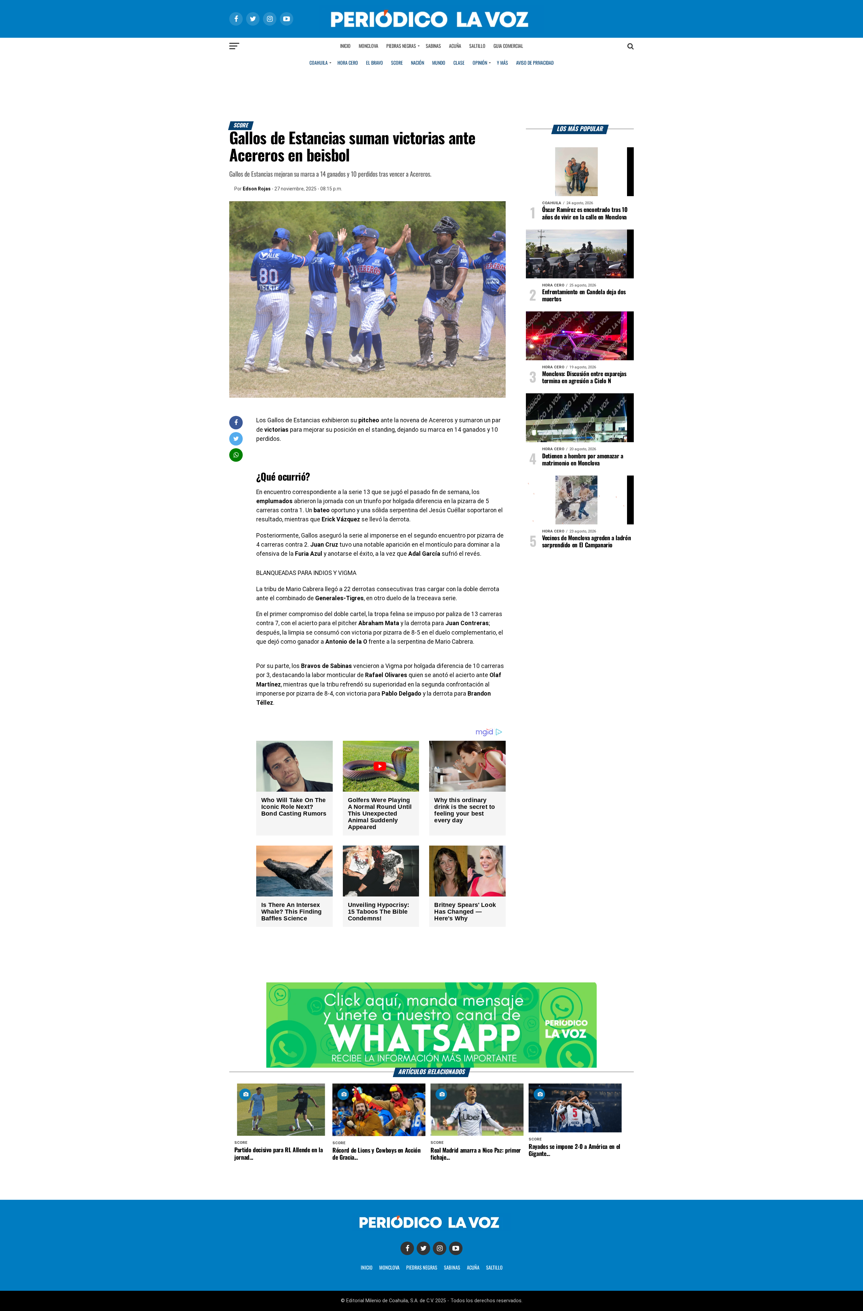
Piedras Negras (401, 46)
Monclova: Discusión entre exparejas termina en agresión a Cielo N (584, 378)
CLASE (459, 63)
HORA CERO (347, 63)
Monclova (368, 46)
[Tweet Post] (236, 438)
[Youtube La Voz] (456, 1248)
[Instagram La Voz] (439, 1248)
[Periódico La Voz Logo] (431, 31)
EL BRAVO (374, 63)
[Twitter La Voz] (423, 1248)
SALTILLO (494, 1268)
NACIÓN (417, 63)
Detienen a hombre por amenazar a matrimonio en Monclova (582, 460)
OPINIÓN (480, 63)
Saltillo (477, 46)
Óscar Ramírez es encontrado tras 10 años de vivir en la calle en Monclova (585, 213)
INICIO (367, 1268)
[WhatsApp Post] (236, 454)
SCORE (397, 63)
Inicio (345, 46)
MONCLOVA (389, 1268)
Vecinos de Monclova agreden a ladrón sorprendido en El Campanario (586, 542)
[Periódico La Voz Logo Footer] (431, 1229)
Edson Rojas (257, 188)
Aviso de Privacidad (535, 63)
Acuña (455, 46)
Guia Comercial (508, 46)
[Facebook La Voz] (407, 1248)
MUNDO (438, 63)
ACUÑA (473, 1268)
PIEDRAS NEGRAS (421, 1268)
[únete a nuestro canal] (431, 1024)
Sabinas (433, 46)
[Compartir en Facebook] (236, 422)
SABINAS (452, 1268)
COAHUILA (318, 63)
